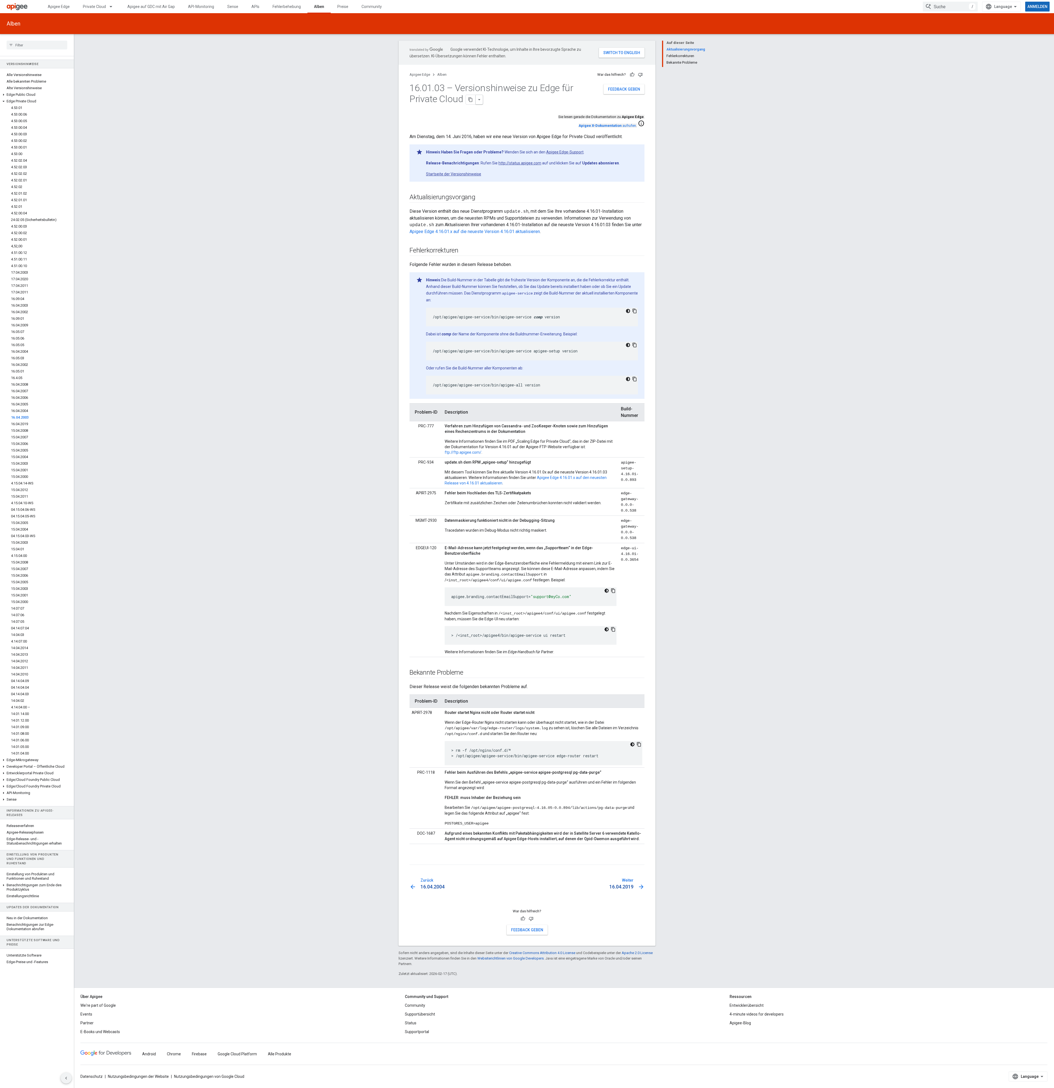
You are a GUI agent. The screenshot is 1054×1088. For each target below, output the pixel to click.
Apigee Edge (59, 6)
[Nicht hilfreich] (640, 75)
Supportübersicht (420, 1014)
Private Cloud (94, 6)
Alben (319, 6)
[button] (37, 94)
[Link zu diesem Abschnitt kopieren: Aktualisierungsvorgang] (480, 197)
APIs (255, 6)
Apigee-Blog (740, 1023)
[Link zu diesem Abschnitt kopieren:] (415, 860)
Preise (342, 6)
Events (86, 1014)
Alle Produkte (279, 1054)
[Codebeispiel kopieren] (634, 311)
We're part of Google (98, 1005)
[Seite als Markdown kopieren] (471, 99)
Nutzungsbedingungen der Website (138, 1076)
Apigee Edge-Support (565, 152)
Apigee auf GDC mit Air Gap (151, 6)
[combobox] (950, 7)
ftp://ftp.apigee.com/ (463, 452)
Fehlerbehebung (287, 6)
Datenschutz (91, 1076)
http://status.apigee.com (519, 163)
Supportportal (417, 1032)
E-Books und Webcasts (100, 1032)
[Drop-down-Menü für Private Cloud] (113, 6)
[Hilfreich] (632, 75)
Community (371, 6)
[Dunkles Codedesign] (628, 311)
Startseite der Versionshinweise (453, 174)
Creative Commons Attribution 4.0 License (542, 953)
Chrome (174, 1054)
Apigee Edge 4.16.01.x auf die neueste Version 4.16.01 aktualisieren (475, 231)
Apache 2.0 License (637, 953)
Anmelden (1037, 6)
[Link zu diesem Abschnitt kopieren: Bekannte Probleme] (468, 673)
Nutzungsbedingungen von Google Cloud (209, 1076)
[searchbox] (37, 45)
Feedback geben (624, 89)
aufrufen (607, 126)
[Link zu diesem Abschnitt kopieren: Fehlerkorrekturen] (463, 251)
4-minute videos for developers (757, 1014)
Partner (87, 1023)
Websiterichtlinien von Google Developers (510, 958)
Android (149, 1054)
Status (410, 1023)
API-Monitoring (201, 6)
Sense (232, 6)
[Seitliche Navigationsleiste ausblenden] (66, 1078)
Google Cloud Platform (237, 1054)
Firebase (199, 1054)
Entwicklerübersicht (747, 1005)
